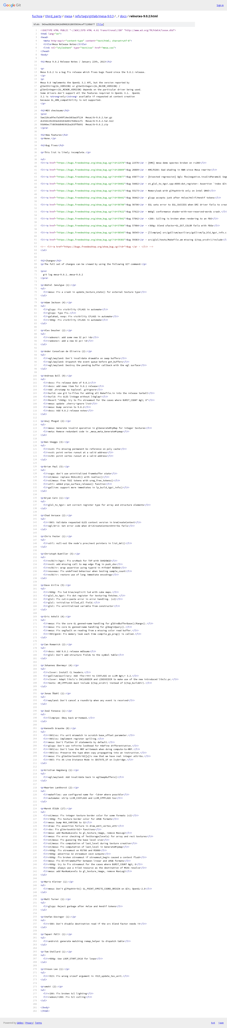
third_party (53, 16)
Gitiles (20, 1022)
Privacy (29, 1022)
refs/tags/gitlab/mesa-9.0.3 (94, 16)
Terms (38, 1022)
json (221, 1022)
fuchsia (37, 16)
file (100, 24)
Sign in (220, 5)
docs (123, 16)
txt (213, 1022)
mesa (68, 16)
